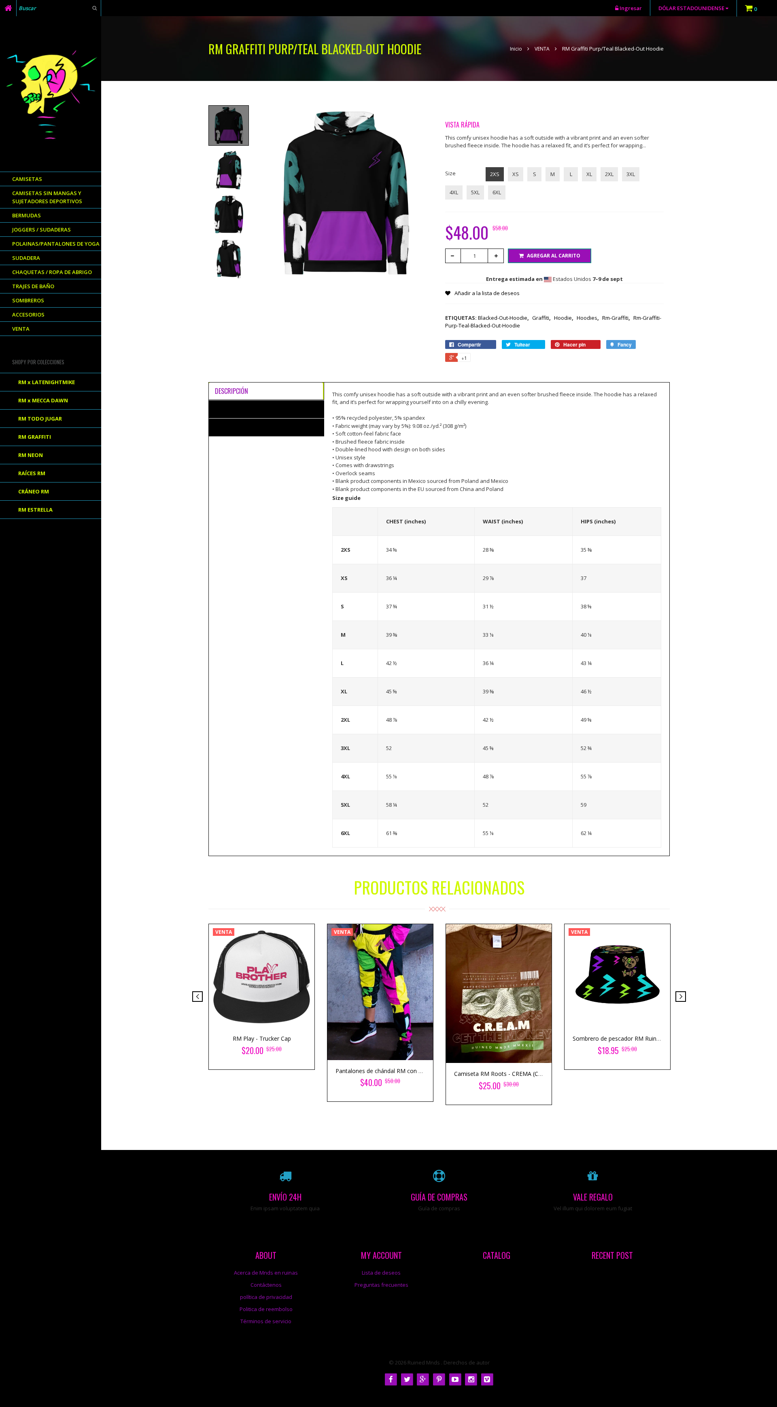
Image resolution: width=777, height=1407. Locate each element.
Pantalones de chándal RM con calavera (387, 1071)
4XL (454, 192)
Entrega (226, 427)
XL (589, 174)
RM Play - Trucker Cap (262, 1038)
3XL (630, 174)
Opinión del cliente (241, 409)
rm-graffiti (616, 317)
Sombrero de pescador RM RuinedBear (624, 1038)
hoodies (588, 317)
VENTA (542, 48)
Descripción (231, 391)
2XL (609, 174)
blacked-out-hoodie (503, 317)
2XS (494, 174)
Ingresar (631, 8)
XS (515, 174)
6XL (497, 192)
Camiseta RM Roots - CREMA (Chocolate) (508, 1074)
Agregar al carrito (553, 255)
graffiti (541, 317)
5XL (475, 192)
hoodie (563, 317)
